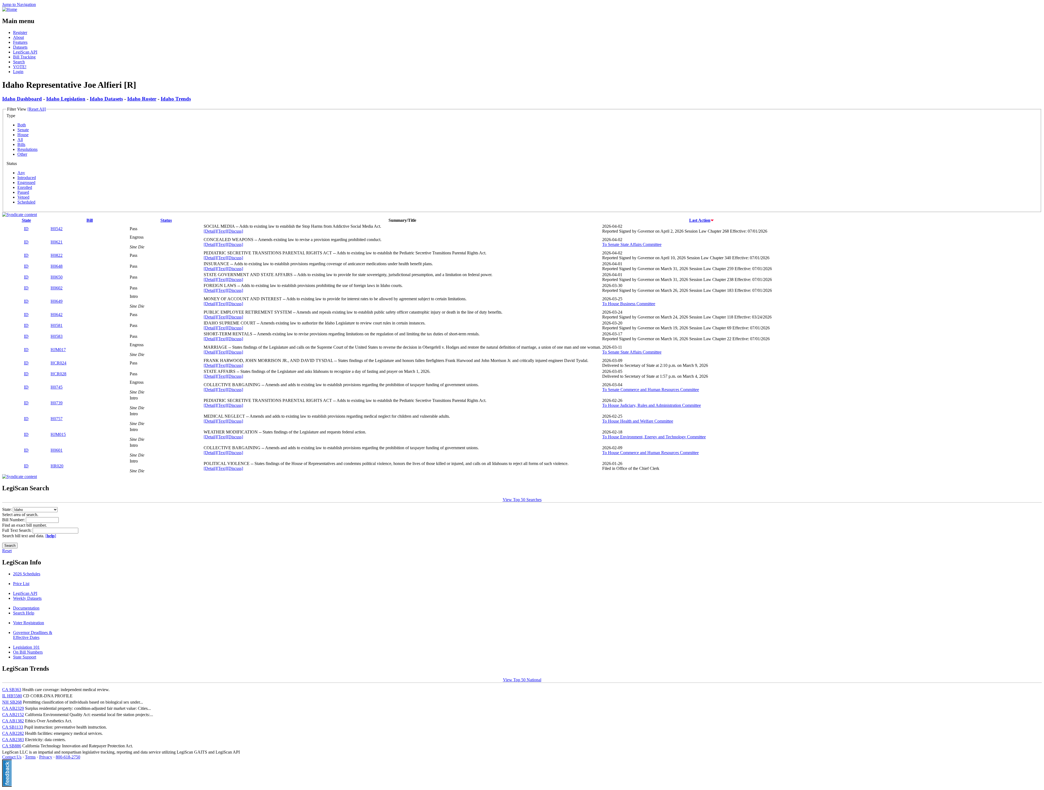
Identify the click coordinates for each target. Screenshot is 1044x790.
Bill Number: (14, 519)
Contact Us (11, 757)
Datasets (20, 47)
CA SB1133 (12, 727)
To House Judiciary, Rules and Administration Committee (651, 405)
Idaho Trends (176, 99)
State (26, 220)
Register (20, 32)
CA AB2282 (13, 733)
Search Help (23, 613)
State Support (24, 657)
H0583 (57, 336)
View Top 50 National (522, 679)
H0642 (57, 314)
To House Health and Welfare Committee (637, 421)
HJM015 (58, 434)
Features (20, 42)
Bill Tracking (24, 57)
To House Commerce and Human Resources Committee (650, 452)
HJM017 (58, 349)
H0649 (57, 301)
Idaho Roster (141, 99)
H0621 (57, 242)
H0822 (57, 255)
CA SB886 (11, 746)
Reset (7, 550)
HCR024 (58, 363)
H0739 (57, 403)
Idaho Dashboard (22, 99)
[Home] (9, 9)
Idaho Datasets (106, 99)
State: (7, 509)
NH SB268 (12, 702)
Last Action (699, 220)
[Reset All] (36, 109)
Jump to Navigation (19, 4)
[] (50, 535)
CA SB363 (11, 689)
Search (19, 62)
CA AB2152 (13, 714)
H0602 (57, 288)
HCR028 (58, 373)
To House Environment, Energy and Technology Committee (654, 437)
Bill (89, 220)
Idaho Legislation (65, 99)
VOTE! (19, 66)
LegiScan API (25, 52)
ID (26, 228)
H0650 (57, 277)
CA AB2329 (13, 708)
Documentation (26, 608)
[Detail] (210, 231)
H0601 (57, 450)
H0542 (57, 228)
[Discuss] (235, 231)
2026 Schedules (26, 574)
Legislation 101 (26, 647)
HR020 (57, 466)
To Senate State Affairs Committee (631, 244)
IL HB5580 (12, 696)
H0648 (57, 266)
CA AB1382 (13, 721)
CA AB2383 (13, 739)
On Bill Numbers (28, 652)
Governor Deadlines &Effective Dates (32, 635)
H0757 (57, 418)
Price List (21, 583)
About (18, 37)
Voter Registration (28, 622)
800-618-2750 (68, 757)
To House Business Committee (628, 303)
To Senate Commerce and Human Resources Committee (650, 389)
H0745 (57, 387)
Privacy (45, 757)
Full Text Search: (17, 530)
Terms (30, 757)
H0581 (57, 325)
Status (166, 220)
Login (18, 71)
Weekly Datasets (27, 598)
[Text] (222, 231)
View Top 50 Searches (522, 499)
